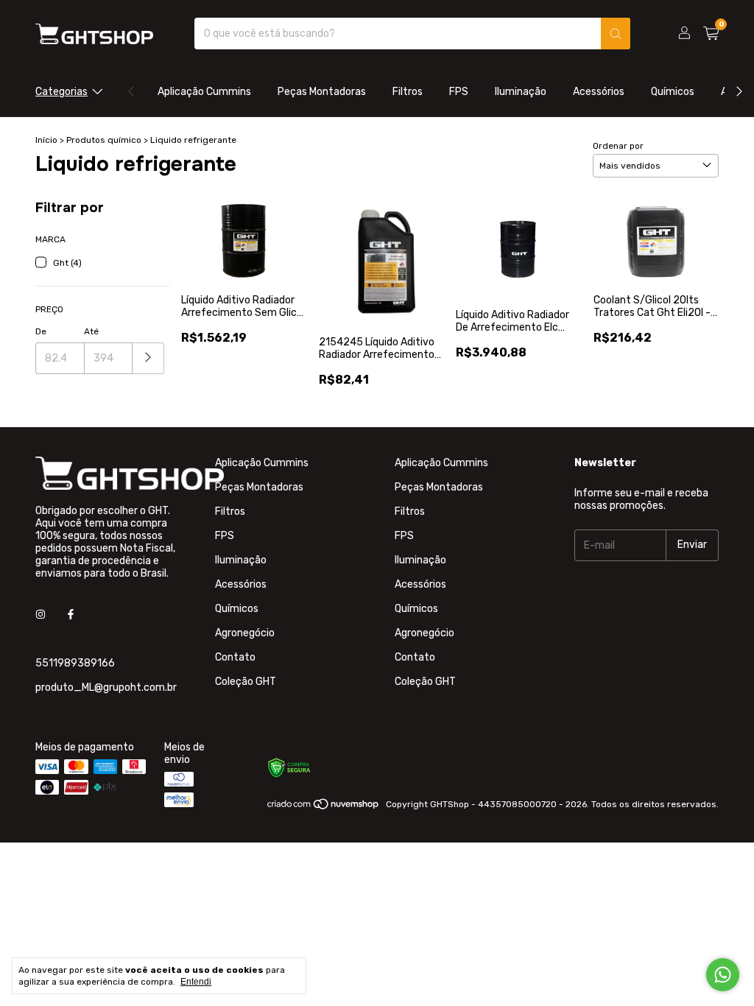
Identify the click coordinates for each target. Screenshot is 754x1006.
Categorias (61, 91)
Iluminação (520, 91)
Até (91, 331)
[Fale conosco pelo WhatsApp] (722, 974)
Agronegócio (245, 633)
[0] (711, 34)
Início (46, 140)
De (40, 331)
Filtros (407, 91)
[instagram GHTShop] (40, 615)
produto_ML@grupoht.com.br (106, 687)
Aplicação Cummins (204, 91)
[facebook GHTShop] (71, 615)
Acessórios (598, 91)
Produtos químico (105, 140)
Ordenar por (618, 146)
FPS (458, 91)
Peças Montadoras (322, 91)
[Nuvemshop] (324, 808)
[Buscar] (615, 33)
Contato (235, 657)
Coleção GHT (245, 681)
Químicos (672, 91)
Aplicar (148, 358)
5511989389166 (75, 663)
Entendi (195, 982)
